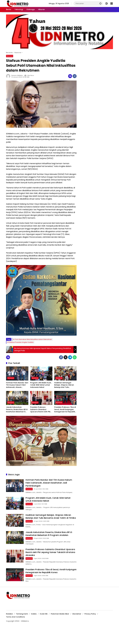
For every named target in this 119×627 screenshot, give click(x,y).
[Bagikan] (75, 76)
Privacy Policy (90, 614)
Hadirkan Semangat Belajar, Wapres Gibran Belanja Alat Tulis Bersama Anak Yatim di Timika (64, 385)
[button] (100, 3)
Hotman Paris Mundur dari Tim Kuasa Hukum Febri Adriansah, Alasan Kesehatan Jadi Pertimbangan (17, 385)
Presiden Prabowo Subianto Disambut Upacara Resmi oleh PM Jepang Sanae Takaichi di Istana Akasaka (41, 409)
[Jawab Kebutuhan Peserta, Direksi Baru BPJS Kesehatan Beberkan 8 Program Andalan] (17, 398)
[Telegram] (70, 357)
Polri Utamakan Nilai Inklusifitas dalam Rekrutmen (33, 339)
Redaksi (9, 614)
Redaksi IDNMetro (17, 75)
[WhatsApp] (75, 357)
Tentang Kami (22, 614)
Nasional (10, 56)
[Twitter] (66, 357)
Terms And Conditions (15, 617)
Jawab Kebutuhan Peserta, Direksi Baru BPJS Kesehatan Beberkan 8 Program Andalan (17, 409)
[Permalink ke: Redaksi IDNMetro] (8, 76)
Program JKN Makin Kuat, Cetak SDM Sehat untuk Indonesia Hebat (40, 385)
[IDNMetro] (17, 3)
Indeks (34, 614)
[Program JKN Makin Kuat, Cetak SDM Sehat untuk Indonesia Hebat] (41, 373)
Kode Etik (44, 614)
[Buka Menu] (111, 3)
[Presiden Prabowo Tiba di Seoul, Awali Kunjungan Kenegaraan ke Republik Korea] (65, 398)
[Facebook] (61, 357)
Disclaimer (76, 614)
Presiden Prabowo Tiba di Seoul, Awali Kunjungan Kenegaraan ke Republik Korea (65, 409)
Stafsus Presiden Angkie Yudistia (21, 342)
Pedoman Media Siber (60, 614)
